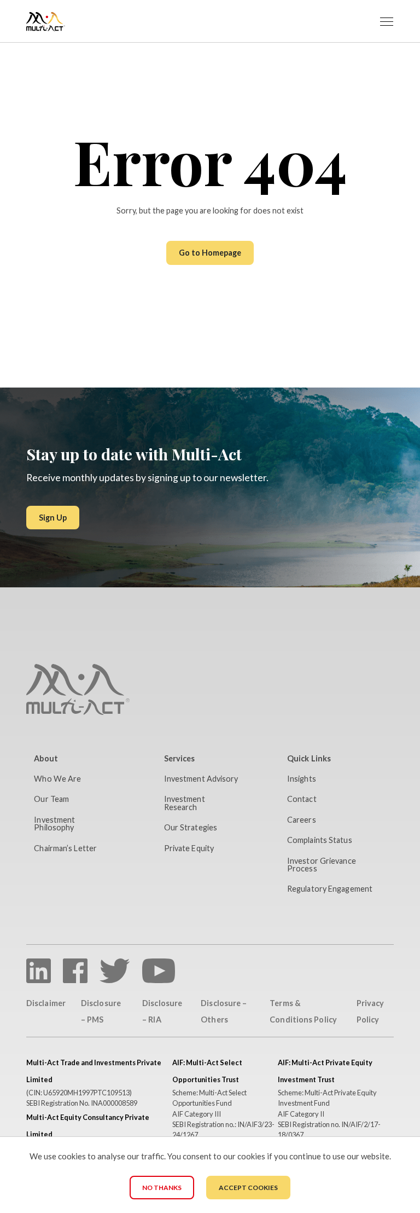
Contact (302, 799)
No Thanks (162, 1187)
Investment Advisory (201, 779)
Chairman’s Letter (65, 848)
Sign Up (53, 517)
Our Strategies (190, 827)
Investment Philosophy (54, 824)
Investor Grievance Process (321, 865)
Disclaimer (46, 1003)
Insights (301, 779)
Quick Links (309, 759)
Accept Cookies (248, 1187)
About (46, 759)
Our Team (51, 799)
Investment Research (184, 803)
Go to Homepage (210, 252)
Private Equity (189, 848)
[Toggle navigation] (387, 21)
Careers (301, 820)
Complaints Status (319, 840)
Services (179, 759)
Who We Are (57, 779)
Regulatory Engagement (329, 889)
